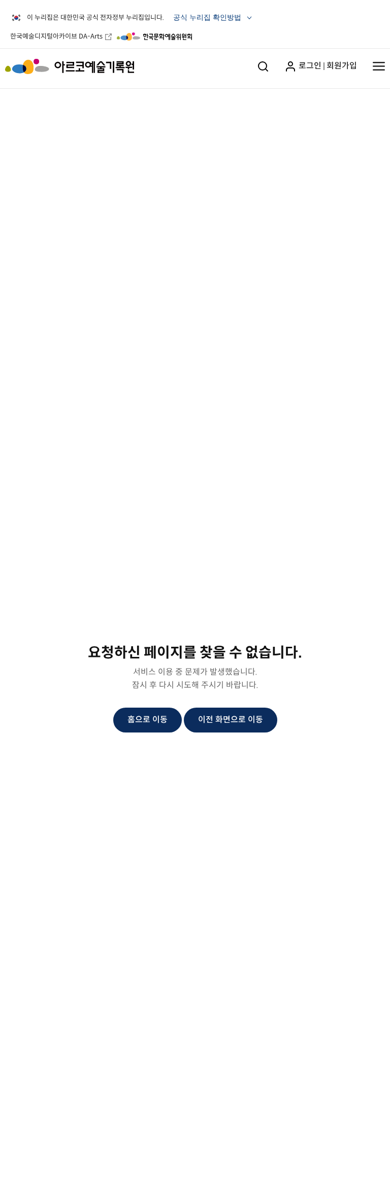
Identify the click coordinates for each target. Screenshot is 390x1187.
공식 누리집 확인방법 (208, 19)
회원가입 (342, 65)
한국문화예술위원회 (154, 36)
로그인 (309, 65)
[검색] (263, 66)
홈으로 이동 (147, 719)
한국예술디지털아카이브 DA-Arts (56, 36)
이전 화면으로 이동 (230, 719)
